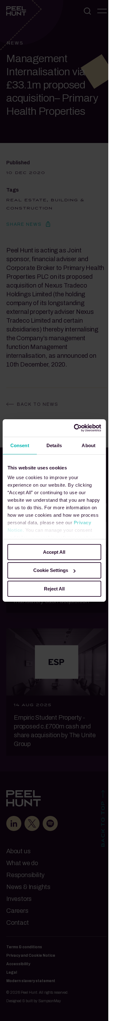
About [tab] (88, 445)
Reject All (54, 588)
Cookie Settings (50, 570)
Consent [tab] (19, 445)
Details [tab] (54, 445)
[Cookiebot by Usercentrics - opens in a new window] (76, 428)
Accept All (54, 551)
